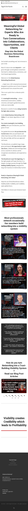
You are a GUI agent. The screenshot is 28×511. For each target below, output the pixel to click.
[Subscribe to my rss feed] (14, 508)
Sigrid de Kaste (12, 503)
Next (24, 386)
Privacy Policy (13, 463)
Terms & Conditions (13, 464)
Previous (3, 386)
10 (18, 398)
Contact (13, 461)
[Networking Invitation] (14, 203)
